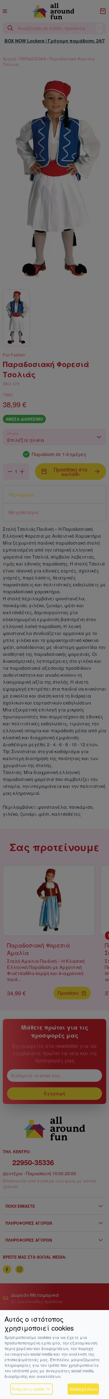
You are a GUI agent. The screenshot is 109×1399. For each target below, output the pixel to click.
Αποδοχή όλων (83, 1389)
